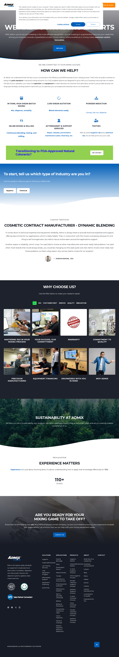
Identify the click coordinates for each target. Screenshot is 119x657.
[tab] (35, 303)
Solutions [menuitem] (46, 555)
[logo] (14, 558)
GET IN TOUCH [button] (108, 5)
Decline (93, 24)
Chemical (23, 191)
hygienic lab (96, 133)
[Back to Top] (96, 644)
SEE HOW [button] (59, 48)
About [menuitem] (86, 555)
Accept (78, 24)
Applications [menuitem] (61, 555)
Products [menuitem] (74, 555)
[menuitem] (45, 559)
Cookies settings (63, 24)
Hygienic (9, 191)
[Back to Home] (9, 5)
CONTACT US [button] (59, 535)
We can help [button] (96, 152)
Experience (16, 470)
